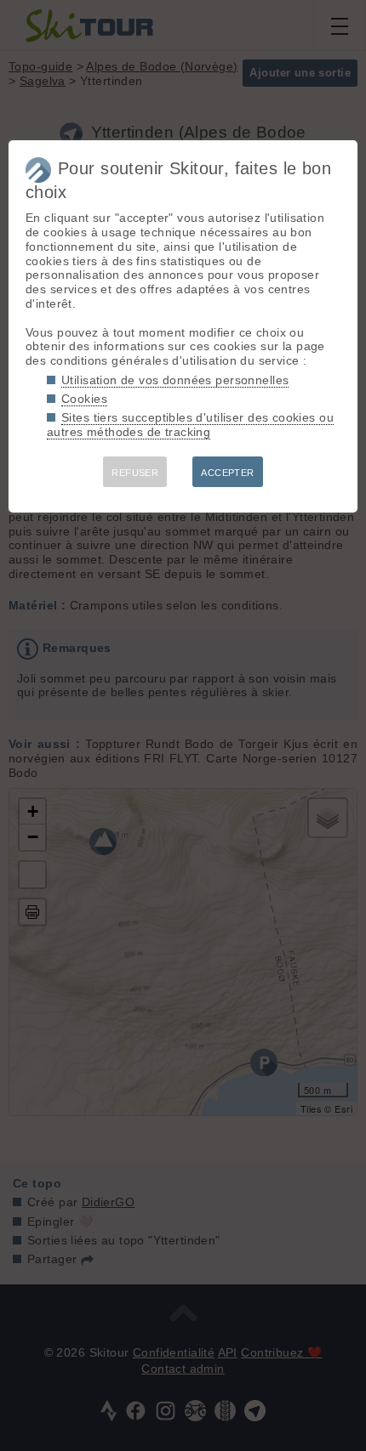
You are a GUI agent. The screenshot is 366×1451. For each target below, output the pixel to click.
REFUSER (135, 473)
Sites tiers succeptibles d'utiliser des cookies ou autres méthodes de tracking (190, 425)
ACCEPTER (227, 473)
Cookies (84, 398)
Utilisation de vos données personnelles (175, 380)
